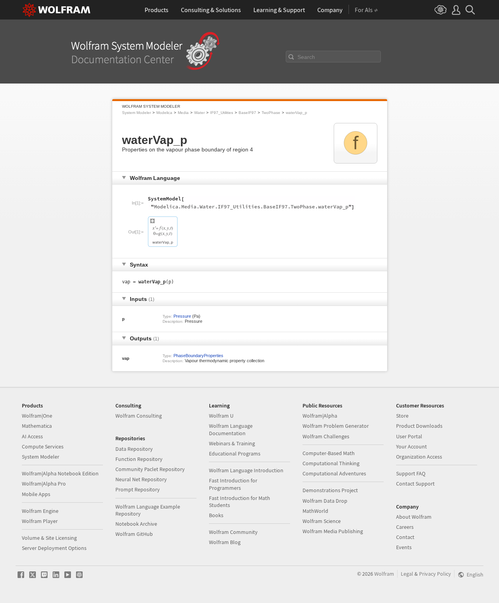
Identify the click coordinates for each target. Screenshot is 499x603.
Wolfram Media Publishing (333, 531)
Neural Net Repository (141, 479)
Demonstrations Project (330, 490)
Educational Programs (234, 453)
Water (199, 112)
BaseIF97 (247, 112)
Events (404, 547)
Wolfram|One (37, 415)
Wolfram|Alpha (320, 415)
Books (216, 515)
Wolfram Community (233, 531)
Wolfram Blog (225, 542)
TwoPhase (271, 112)
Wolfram (384, 573)
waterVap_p (296, 112)
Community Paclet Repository (150, 469)
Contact (405, 537)
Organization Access (419, 456)
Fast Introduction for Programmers (233, 484)
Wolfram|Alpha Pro (44, 483)
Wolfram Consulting (138, 415)
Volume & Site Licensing (49, 537)
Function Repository (139, 458)
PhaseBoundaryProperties (198, 355)
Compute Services (43, 446)
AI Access (32, 436)
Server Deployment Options (54, 547)
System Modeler (136, 112)
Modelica (164, 112)
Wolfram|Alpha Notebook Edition (60, 473)
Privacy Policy (435, 573)
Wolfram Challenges (326, 436)
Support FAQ (410, 473)
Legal (407, 573)
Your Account (411, 446)
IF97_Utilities (221, 112)
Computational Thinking (331, 463)
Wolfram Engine (40, 510)
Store (402, 415)
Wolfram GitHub (134, 533)
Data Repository (134, 448)
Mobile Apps (36, 494)
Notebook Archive (136, 523)
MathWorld (315, 510)
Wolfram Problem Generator (336, 425)
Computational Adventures (334, 473)
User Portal (409, 436)
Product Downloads (419, 425)
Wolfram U (221, 415)
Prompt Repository (137, 489)
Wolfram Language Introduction (246, 470)
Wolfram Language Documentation (231, 429)
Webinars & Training (232, 443)
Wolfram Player (40, 521)
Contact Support (415, 483)
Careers (405, 526)
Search (306, 57)
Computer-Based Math (329, 453)
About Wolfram (414, 516)
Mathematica (37, 425)
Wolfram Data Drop (325, 500)
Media (183, 112)
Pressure (182, 316)
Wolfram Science (322, 521)
